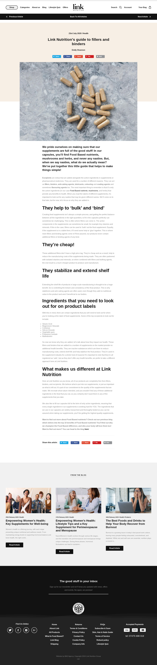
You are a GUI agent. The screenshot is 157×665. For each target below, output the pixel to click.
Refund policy (103, 640)
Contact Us (78, 636)
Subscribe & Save (102, 628)
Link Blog (54, 640)
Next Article (143, 17)
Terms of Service (102, 636)
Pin (89, 56)
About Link (54, 628)
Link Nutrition (78, 7)
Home (54, 624)
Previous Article (16, 17)
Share (68, 56)
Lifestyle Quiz (102, 644)
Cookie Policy (79, 640)
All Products (54, 632)
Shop (11, 7)
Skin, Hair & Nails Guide (102, 632)
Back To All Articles (78, 17)
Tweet (57, 56)
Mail (100, 56)
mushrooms (50, 158)
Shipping (54, 644)
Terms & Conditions (78, 628)
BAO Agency (69, 656)
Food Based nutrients (84, 154)
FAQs (102, 624)
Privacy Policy (78, 632)
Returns (78, 624)
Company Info (78, 644)
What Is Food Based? (54, 636)
